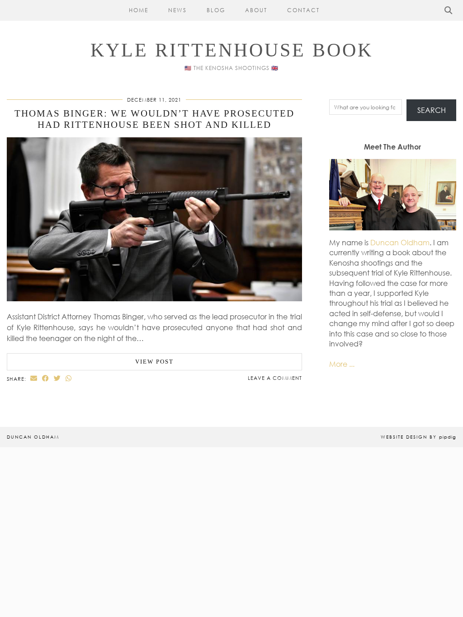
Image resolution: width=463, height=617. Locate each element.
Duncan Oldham (400, 242)
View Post (154, 361)
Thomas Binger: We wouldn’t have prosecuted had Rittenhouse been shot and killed (154, 119)
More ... (341, 364)
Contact (303, 10)
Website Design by (418, 436)
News (177, 10)
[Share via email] (34, 378)
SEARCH (431, 110)
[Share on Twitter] (57, 378)
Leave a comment (275, 378)
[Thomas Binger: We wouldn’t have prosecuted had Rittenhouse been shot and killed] (154, 298)
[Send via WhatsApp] (68, 378)
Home (138, 10)
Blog (216, 10)
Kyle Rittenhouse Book (231, 50)
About (256, 10)
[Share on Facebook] (46, 378)
